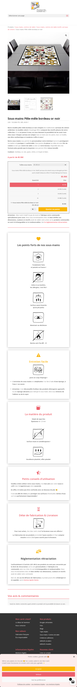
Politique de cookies (23, 684)
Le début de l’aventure (22, 622)
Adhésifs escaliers (45, 641)
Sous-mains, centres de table (25, 27)
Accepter (38, 669)
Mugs (41, 629)
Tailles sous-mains (25, 165)
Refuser (38, 674)
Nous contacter (20, 625)
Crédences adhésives (46, 638)
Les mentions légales (38, 684)
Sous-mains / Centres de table (49, 635)
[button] (74, 657)
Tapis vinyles (44, 632)
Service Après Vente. (31, 580)
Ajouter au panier (53, 209)
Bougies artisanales (46, 622)
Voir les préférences (38, 680)
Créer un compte (45, 653)
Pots (41, 625)
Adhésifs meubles (45, 644)
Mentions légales (20, 653)
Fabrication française (22, 634)
